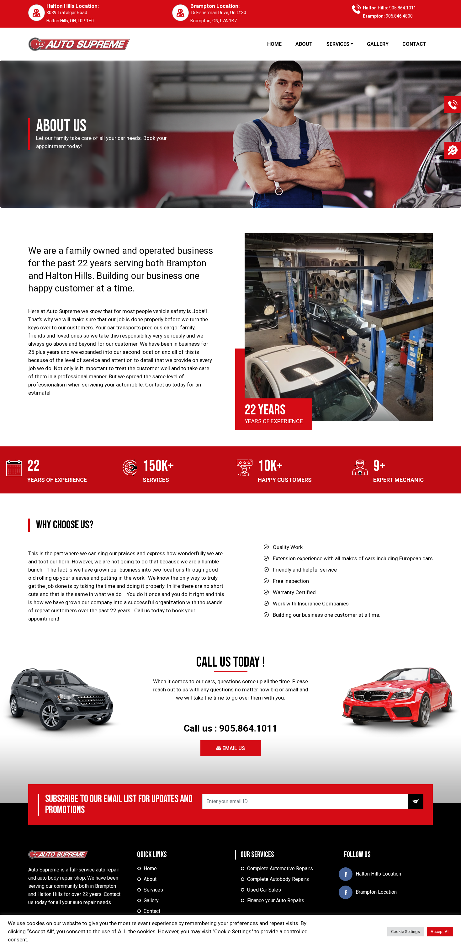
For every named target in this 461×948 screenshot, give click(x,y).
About (150, 879)
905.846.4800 (399, 16)
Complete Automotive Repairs (280, 868)
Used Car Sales (264, 890)
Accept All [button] (440, 931)
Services (153, 890)
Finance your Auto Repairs (275, 900)
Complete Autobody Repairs (278, 879)
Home (150, 868)
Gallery (151, 900)
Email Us (233, 748)
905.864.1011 (402, 7)
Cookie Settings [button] (405, 931)
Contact (152, 911)
